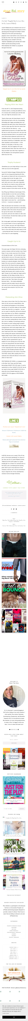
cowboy (14, 934)
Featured (14, 927)
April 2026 (13, 953)
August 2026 (14, 947)
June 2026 (13, 950)
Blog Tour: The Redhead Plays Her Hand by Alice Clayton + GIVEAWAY (14, 520)
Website (5, 440)
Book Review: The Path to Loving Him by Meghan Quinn (14, 871)
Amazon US (5, 430)
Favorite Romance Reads (14, 925)
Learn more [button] (6, 1013)
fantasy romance (14, 937)
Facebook (13, 440)
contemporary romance (10, 505)
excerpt (14, 935)
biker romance (14, 930)
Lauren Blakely (22, 505)
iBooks (14, 432)
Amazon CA (19, 430)
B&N (24, 430)
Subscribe (14, 743)
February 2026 (14, 957)
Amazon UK (12, 430)
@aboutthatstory (20, 988)
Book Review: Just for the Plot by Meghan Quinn (14, 801)
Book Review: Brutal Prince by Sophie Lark (14, 853)
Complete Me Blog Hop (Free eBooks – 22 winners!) (14, 818)
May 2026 (14, 952)
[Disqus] (14, 657)
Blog (9, 440)
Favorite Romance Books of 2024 (13, 889)
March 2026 (14, 955)
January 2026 (13, 958)
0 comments (14, 512)
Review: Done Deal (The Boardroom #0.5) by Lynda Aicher (14, 836)
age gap (14, 929)
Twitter (19, 440)
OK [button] (14, 1017)
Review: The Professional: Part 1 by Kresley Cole (14, 525)
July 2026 (14, 948)
